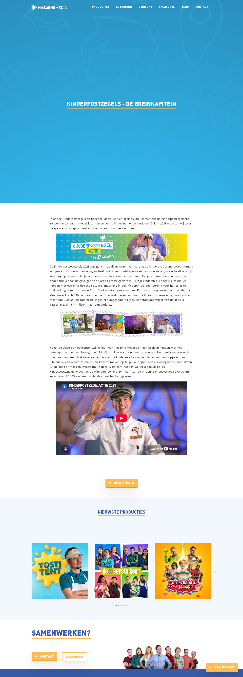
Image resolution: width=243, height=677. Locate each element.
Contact (202, 6)
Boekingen (124, 6)
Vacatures (167, 6)
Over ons (145, 6)
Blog (185, 6)
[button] (116, 605)
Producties (100, 6)
